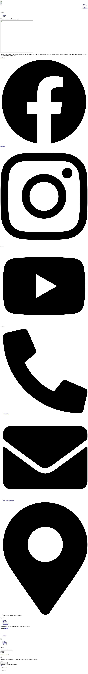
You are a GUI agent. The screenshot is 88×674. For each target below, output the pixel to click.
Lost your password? (5, 654)
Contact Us (85, 8)
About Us (85, 5)
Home (84, 4)
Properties (85, 7)
